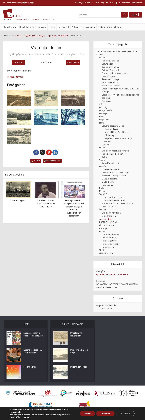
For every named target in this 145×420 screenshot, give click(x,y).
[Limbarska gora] (18, 189)
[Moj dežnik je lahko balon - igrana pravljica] (14, 338)
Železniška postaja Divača (114, 175)
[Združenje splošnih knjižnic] (84, 404)
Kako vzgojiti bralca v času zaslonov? (33, 351)
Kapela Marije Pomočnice (113, 153)
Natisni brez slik (53, 160)
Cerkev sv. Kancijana (111, 212)
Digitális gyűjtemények (32, 26)
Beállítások (125, 413)
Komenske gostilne (111, 244)
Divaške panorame (110, 169)
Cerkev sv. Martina (110, 67)
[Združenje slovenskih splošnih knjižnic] (105, 393)
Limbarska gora (18, 200)
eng (102, 2)
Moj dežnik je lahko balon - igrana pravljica (33, 334)
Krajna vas (104, 119)
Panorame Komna (110, 234)
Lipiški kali (106, 141)
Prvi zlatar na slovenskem (76, 334)
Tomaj (102, 160)
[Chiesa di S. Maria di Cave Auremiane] (73, 117)
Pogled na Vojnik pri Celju (79, 351)
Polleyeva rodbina (110, 82)
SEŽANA (103, 57)
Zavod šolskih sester (111, 163)
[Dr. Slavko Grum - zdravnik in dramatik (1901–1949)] (46, 189)
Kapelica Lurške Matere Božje (118, 138)
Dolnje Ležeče (105, 110)
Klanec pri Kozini (106, 225)
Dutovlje (103, 113)
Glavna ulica (107, 63)
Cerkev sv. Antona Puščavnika (115, 172)
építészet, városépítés (106, 274)
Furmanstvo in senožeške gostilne (117, 203)
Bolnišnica (106, 101)
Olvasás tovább (15, 76)
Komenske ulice (109, 240)
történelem (123, 274)
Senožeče (103, 194)
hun (111, 2)
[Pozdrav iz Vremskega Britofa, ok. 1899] (46, 98)
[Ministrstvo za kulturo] (20, 393)
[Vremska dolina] (19, 98)
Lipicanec (106, 144)
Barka (102, 188)
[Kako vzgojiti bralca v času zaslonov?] (14, 355)
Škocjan (102, 209)
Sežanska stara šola (111, 85)
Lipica (101, 122)
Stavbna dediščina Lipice (113, 126)
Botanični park (108, 76)
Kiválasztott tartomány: (18, 2)
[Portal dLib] (83, 393)
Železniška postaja (110, 79)
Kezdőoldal (10, 26)
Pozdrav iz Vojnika (78, 367)
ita (107, 2)
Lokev (102, 147)
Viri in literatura (106, 253)
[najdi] (124, 15)
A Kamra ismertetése (110, 26)
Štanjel (102, 250)
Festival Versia (30, 367)
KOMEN (102, 231)
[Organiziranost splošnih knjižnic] (48, 393)
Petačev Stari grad (110, 70)
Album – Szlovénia (82, 26)
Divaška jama (108, 181)
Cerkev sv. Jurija (109, 237)
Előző (19, 62)
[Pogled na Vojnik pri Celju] (60, 355)
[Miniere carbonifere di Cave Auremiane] (46, 117)
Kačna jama (107, 185)
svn (97, 2)
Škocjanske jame (110, 216)
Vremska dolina (106, 219)
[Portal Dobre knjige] (41, 405)
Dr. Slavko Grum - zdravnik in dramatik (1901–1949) (46, 203)
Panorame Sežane (110, 60)
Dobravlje (103, 107)
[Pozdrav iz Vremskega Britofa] (19, 117)
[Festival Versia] (14, 372)
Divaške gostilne (109, 178)
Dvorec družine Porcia (112, 197)
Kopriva (102, 116)
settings (26, 417)
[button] (79, 201)
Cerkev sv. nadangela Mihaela (115, 150)
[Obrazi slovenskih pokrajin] (129, 393)
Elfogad (87, 413)
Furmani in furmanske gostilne (116, 73)
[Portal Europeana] (66, 393)
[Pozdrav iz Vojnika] (60, 372)
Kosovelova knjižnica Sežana (71, 54)
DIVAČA (102, 166)
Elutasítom (105, 413)
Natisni (36, 160)
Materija (103, 228)
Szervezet (63, 26)
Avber (101, 104)
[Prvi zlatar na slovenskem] (60, 338)
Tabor (104, 157)
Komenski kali (108, 247)
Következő (72, 62)
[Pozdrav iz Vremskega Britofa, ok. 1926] (19, 136)
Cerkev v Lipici (111, 129)
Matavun (103, 191)
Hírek (52, 26)
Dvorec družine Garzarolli (113, 200)
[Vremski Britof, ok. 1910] (73, 98)
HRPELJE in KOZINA (108, 222)
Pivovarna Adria (109, 206)
